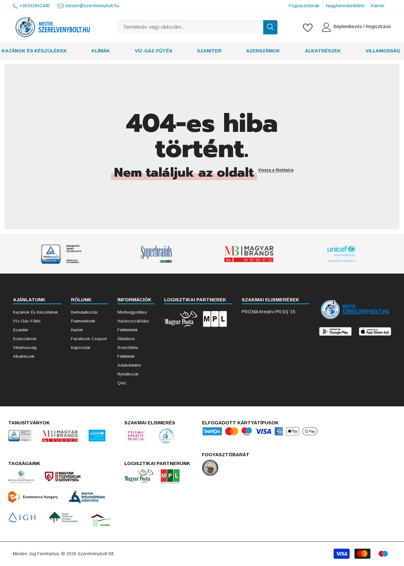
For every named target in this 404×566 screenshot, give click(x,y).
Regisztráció (378, 26)
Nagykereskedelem (345, 5)
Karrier (378, 5)
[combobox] (190, 27)
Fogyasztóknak (304, 5)
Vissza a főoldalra (276, 170)
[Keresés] (197, 27)
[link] (63, 254)
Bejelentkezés (348, 26)
